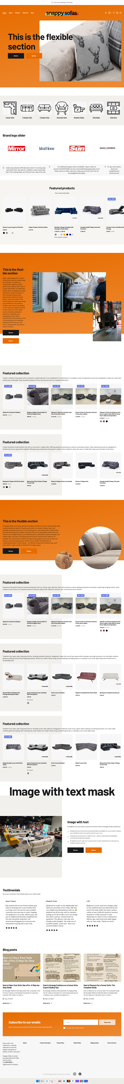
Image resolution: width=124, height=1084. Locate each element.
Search (25, 1043)
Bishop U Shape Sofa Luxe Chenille (61, 481)
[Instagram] (74, 1074)
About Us (25, 13)
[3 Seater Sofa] (27, 108)
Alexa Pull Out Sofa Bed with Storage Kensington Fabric (11, 693)
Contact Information (45, 1043)
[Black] (4, 233)
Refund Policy (77, 1043)
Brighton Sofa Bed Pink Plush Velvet (86, 693)
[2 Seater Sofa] (44, 108)
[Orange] (64, 234)
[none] (117, 108)
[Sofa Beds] (96, 108)
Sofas (10, 13)
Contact (17, 13)
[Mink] (10, 233)
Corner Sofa (10, 118)
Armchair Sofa (62, 118)
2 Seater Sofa (44, 118)
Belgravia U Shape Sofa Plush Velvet (13, 481)
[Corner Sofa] (10, 108)
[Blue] (70, 234)
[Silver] (12, 233)
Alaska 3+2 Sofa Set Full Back (11, 412)
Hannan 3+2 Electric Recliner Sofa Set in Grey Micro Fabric (61, 413)
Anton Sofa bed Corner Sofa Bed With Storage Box (36, 693)
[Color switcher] (106, 13)
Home (4, 13)
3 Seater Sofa (27, 118)
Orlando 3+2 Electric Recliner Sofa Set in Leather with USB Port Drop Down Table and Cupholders (110, 413)
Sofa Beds (96, 118)
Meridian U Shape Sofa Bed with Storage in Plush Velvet (63, 228)
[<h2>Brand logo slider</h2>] (16, 148)
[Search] (114, 13)
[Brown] (104, 421)
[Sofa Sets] (113, 108)
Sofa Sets (113, 118)
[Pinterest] (80, 1074)
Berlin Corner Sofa (81, 763)
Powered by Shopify (63, 1074)
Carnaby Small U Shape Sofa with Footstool (90, 228)
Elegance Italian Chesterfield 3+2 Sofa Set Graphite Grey (37, 413)
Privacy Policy (60, 1043)
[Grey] (7, 233)
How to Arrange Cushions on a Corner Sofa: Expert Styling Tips (60, 986)
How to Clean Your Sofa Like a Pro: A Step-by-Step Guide (21, 986)
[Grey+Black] (31, 703)
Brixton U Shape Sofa (82, 481)
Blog (32, 13)
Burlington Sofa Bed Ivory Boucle (109, 693)
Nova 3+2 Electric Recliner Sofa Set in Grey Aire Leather (86, 413)
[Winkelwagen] (120, 13)
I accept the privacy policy (75, 1028)
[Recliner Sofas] (79, 108)
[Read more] (110, 13)
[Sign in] (117, 13)
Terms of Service (111, 1043)
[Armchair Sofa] (61, 108)
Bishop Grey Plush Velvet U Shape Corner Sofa (37, 482)
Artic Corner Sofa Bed (57, 693)
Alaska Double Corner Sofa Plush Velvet (12, 763)
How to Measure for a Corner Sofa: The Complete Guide (99, 986)
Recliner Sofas (79, 118)
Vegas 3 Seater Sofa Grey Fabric (38, 227)
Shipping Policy (94, 1043)
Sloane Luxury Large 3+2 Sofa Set (13, 227)
